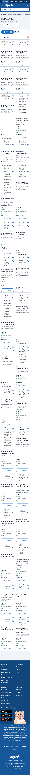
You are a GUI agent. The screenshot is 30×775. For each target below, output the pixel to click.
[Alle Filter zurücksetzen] (28, 37)
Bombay (4, 37)
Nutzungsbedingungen (18, 764)
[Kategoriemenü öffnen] (2, 5)
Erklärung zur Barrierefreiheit (15, 766)
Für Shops (4, 689)
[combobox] (15, 9)
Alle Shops (4, 669)
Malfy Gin (15, 25)
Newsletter (19, 695)
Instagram (19, 689)
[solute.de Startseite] (15, 769)
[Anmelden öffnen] (27, 5)
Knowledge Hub (6, 703)
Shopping (5, 1)
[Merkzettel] (23, 5)
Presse (18, 672)
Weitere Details (22, 137)
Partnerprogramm (6, 698)
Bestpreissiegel (5, 675)
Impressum (8, 764)
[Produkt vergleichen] (13, 44)
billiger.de (3, 14)
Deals (11, 1)
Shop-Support (5, 695)
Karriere (18, 669)
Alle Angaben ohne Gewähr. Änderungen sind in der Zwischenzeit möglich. (16, 730)
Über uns (18, 667)
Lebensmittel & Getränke (14, 14)
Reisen (25, 1)
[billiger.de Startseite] (9, 5)
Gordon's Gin (5, 25)
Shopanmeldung (6, 692)
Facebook (19, 692)
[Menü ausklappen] (22, 14)
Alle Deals (4, 667)
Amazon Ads (5, 700)
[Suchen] (27, 9)
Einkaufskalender (6, 677)
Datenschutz (7, 763)
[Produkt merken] (13, 41)
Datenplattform (5, 672)
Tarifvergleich (18, 1)
